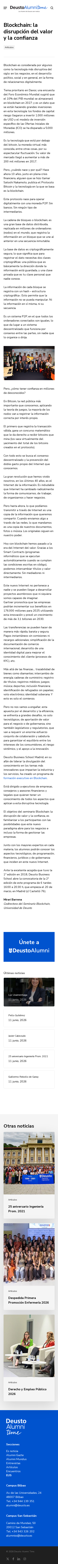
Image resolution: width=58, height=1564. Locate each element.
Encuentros (13, 1471)
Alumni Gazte (15, 1455)
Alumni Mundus (16, 1459)
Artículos (9, 47)
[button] (5, 7)
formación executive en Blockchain (25, 778)
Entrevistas (13, 1463)
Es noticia (12, 1451)
